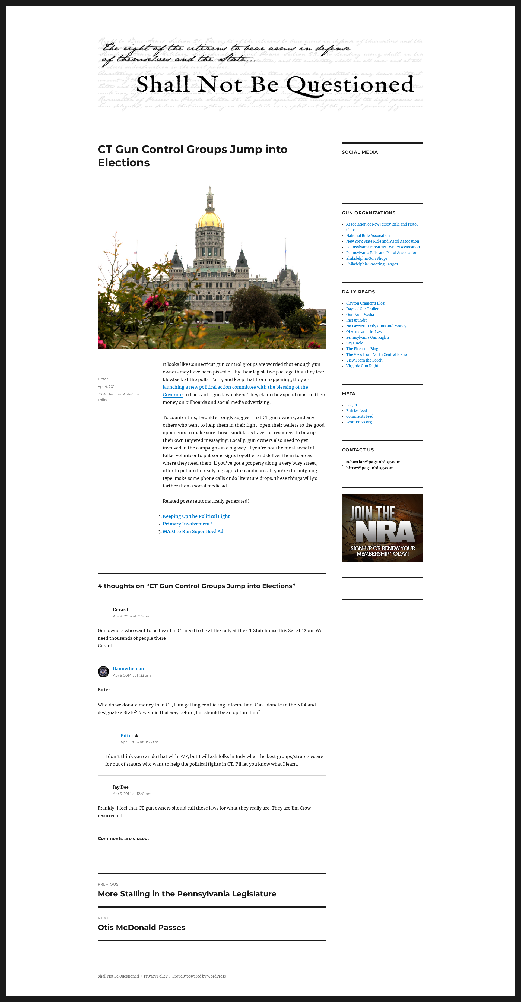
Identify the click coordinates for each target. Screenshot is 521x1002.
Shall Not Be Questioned (118, 976)
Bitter (103, 379)
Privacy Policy (155, 976)
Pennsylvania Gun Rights (368, 337)
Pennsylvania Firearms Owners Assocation (383, 247)
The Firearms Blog (362, 349)
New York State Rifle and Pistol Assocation (382, 241)
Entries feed (356, 410)
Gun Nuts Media (360, 314)
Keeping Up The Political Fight (196, 516)
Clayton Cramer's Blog (365, 303)
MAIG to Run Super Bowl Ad (193, 531)
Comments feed (359, 416)
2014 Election (109, 394)
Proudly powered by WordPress (199, 976)
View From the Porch (364, 360)
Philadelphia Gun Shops (366, 258)
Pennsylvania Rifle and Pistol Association (381, 252)
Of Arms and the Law (364, 331)
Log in (351, 405)
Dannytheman (128, 668)
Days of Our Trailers (363, 309)
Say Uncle (354, 343)
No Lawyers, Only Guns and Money (376, 326)
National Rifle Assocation (368, 235)
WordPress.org (359, 422)
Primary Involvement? (187, 524)
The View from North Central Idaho (376, 354)
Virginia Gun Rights (363, 366)
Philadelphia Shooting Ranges (372, 264)
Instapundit (356, 320)
